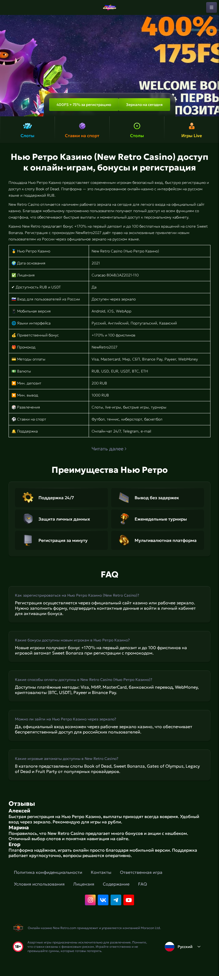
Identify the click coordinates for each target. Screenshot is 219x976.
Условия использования (39, 884)
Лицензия (83, 884)
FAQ (142, 884)
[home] (109, 7)
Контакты (101, 872)
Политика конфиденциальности (48, 872)
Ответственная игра (141, 872)
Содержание (116, 884)
